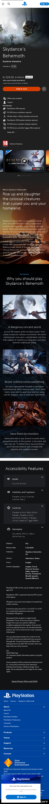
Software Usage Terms (41, 792)
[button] (24, 161)
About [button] (6, 707)
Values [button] (7, 738)
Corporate (7, 723)
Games (13, 701)
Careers (6, 713)
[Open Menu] (3, 4)
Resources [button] (8, 748)
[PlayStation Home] (24, 3)
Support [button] (7, 743)
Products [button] (8, 732)
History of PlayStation (11, 726)
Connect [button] (7, 753)
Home (6, 701)
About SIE (7, 710)
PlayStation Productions (12, 720)
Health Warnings (12, 653)
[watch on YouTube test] (37, 169)
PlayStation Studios (11, 717)
